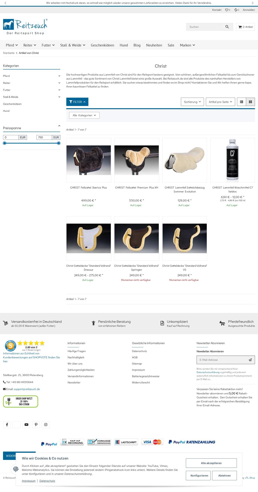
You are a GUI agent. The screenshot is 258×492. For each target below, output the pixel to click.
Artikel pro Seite (219, 102)
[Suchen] (227, 27)
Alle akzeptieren (211, 463)
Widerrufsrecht (141, 382)
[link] (31, 76)
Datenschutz (47, 480)
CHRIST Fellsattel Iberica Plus (88, 187)
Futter (6, 90)
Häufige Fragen (77, 351)
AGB (134, 357)
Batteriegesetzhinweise (145, 376)
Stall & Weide (10, 97)
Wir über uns (75, 363)
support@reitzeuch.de (27, 389)
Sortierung (190, 102)
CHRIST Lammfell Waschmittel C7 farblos (232, 189)
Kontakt (216, 10)
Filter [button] (77, 102)
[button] (5, 3)
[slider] (4, 143)
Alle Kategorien (82, 115)
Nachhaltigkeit (76, 357)
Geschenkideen (12, 104)
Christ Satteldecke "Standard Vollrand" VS (184, 267)
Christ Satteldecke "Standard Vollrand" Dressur (88, 267)
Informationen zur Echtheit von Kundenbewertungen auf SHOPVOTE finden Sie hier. (31, 357)
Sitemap (137, 363)
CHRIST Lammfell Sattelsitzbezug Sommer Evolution (185, 189)
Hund (6, 111)
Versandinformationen (81, 376)
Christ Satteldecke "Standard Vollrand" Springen (136, 267)
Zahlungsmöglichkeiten (81, 370)
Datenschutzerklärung (208, 372)
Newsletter (74, 382)
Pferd (6, 76)
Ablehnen (224, 475)
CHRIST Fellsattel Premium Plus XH (136, 187)
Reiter (6, 83)
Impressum (29, 480)
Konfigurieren (199, 475)
